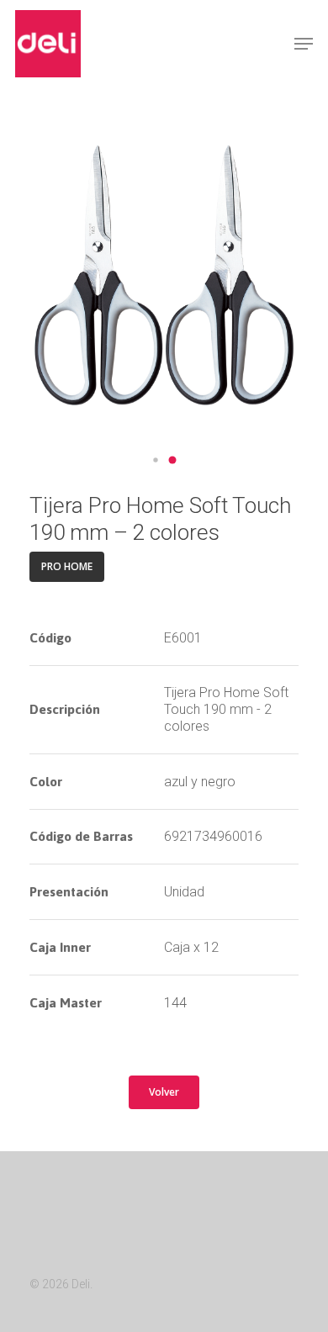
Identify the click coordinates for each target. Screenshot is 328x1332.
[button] (155, 460)
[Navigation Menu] (303, 43)
